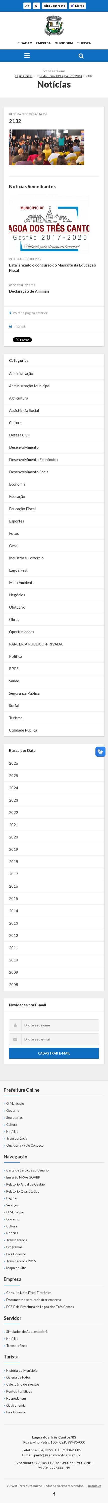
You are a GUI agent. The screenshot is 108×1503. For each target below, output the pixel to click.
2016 (13, 886)
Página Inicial (23, 76)
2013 (13, 923)
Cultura (15, 422)
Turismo (16, 717)
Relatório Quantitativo (22, 1191)
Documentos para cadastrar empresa (33, 1300)
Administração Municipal (29, 385)
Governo (12, 1110)
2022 (13, 812)
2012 (13, 935)
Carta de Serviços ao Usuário (27, 1170)
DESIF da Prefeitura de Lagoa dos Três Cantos (40, 1307)
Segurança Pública (24, 693)
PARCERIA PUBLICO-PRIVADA (36, 644)
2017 (13, 874)
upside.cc (94, 1486)
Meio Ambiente (21, 582)
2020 (13, 837)
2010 (13, 960)
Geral (13, 545)
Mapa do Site (16, 1268)
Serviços (12, 1205)
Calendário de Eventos (22, 1384)
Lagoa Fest (18, 570)
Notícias (12, 1132)
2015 (13, 898)
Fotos (14, 533)
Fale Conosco (16, 1254)
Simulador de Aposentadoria (27, 1332)
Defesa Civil (19, 435)
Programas (14, 1247)
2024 (13, 788)
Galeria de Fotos (18, 1377)
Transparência (16, 1138)
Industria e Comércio (26, 558)
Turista (84, 43)
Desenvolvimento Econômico (33, 459)
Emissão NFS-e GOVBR (23, 1177)
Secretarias (14, 1118)
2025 (13, 775)
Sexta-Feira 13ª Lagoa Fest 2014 (60, 76)
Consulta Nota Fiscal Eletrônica (28, 1293)
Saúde (14, 681)
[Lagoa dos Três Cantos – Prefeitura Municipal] (54, 26)
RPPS (14, 668)
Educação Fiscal (22, 508)
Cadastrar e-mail (54, 1053)
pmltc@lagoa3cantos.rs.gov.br (57, 1455)
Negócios (17, 595)
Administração (21, 373)
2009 (13, 972)
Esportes (16, 521)
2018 (13, 861)
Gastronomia (16, 1405)
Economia (17, 484)
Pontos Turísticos (19, 1391)
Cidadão (24, 43)
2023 (13, 800)
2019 (13, 849)
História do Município (22, 1370)
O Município (15, 1103)
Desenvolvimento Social (29, 472)
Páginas (12, 1198)
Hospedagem (16, 1398)
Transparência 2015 (21, 1261)
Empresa (43, 43)
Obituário (17, 607)
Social (14, 705)
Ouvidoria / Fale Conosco (25, 1145)
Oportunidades (21, 631)
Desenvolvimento (24, 447)
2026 (13, 763)
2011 (13, 947)
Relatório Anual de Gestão (25, 1184)
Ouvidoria (64, 43)
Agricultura (18, 398)
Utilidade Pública (23, 730)
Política (15, 656)
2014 (13, 910)
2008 (13, 984)
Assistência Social (24, 410)
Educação (17, 496)
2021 (13, 824)
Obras (14, 619)
